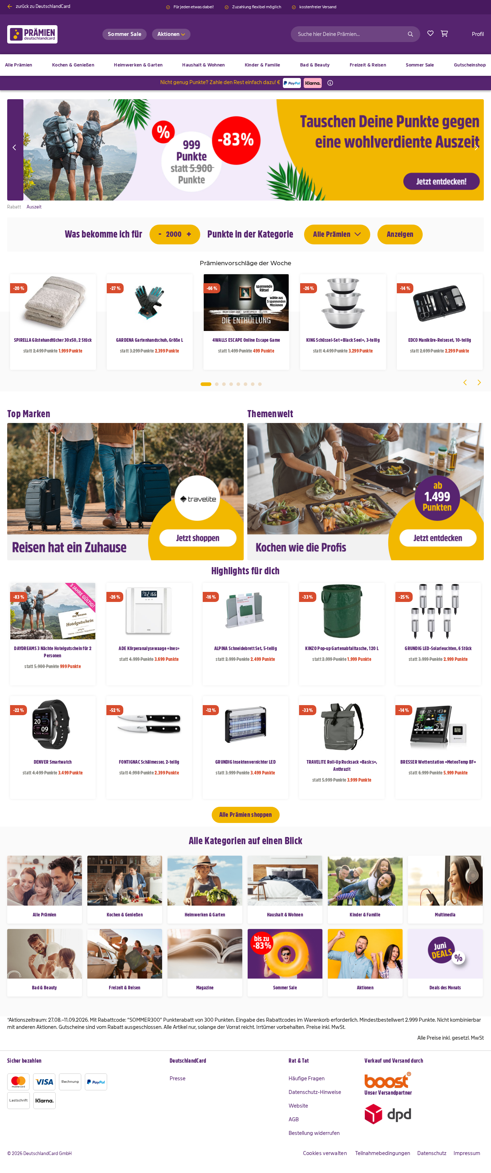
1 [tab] (206, 384)
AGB (294, 1119)
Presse (177, 1078)
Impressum (467, 1153)
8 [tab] (260, 384)
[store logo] (44, 34)
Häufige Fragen (307, 1078)
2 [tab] (217, 384)
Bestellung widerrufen (314, 1133)
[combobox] (355, 34)
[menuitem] (73, 65)
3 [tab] (224, 384)
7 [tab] (252, 384)
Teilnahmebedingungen (382, 1153)
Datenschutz (431, 1153)
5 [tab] (238, 384)
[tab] (226, 1061)
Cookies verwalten (325, 1153)
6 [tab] (245, 384)
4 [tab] (231, 384)
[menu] (245, 65)
